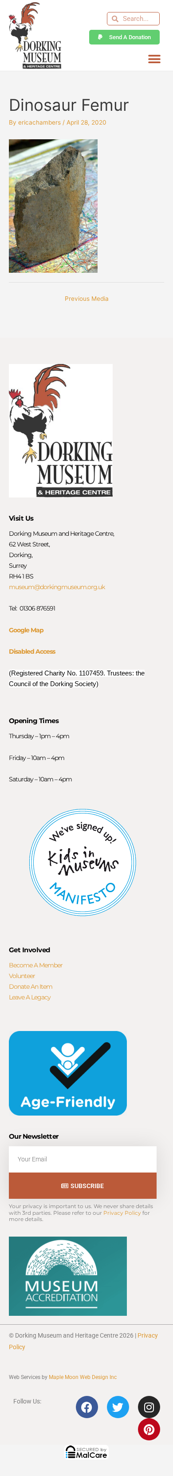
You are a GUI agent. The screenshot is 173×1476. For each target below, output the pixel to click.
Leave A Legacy (30, 997)
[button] (154, 59)
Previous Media (87, 298)
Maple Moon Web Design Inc (83, 1377)
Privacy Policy (122, 1212)
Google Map (26, 630)
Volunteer (22, 976)
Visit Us (21, 518)
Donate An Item (30, 987)
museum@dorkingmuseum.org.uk (57, 587)
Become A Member (36, 965)
